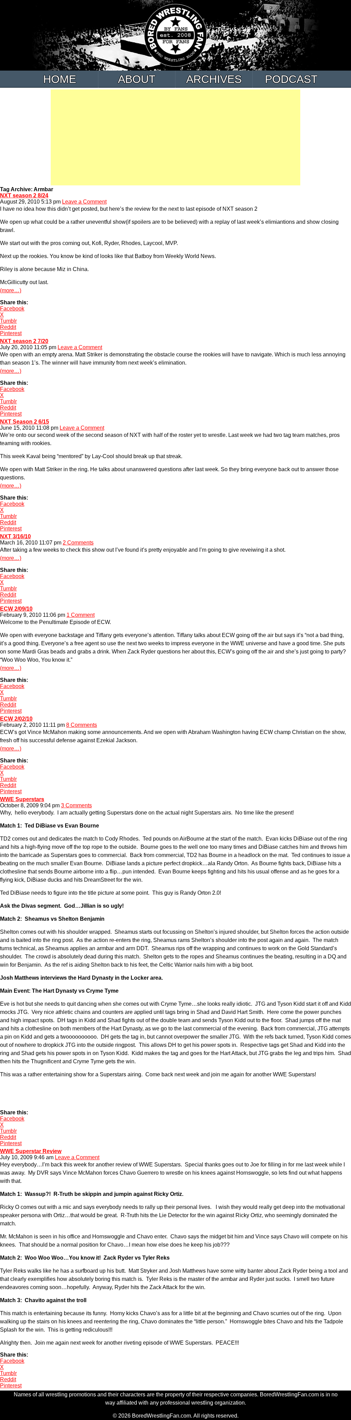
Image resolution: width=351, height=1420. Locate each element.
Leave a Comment (84, 202)
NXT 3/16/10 (15, 536)
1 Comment (80, 615)
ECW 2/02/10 (16, 719)
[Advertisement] (175, 137)
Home (59, 79)
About (137, 79)
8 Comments (81, 725)
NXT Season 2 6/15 (24, 422)
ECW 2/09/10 (16, 609)
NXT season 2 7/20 (24, 341)
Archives (214, 79)
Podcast (291, 79)
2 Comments (78, 543)
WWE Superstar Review (30, 1151)
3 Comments (76, 805)
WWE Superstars (22, 799)
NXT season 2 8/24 (24, 195)
